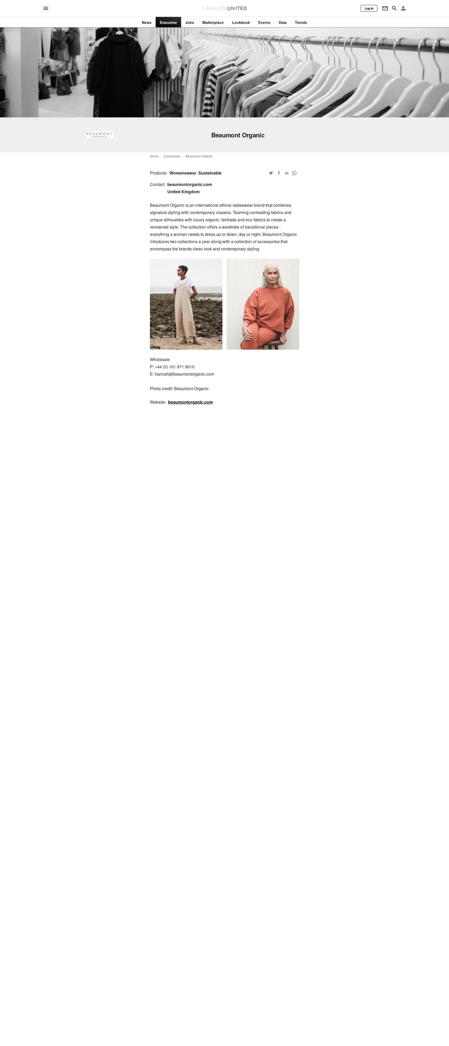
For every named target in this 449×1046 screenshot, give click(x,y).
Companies (172, 156)
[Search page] (394, 8)
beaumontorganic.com (190, 402)
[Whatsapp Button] (294, 173)
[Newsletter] (385, 8)
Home (154, 156)
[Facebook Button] (279, 173)
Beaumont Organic (199, 156)
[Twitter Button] (271, 173)
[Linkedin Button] (286, 173)
